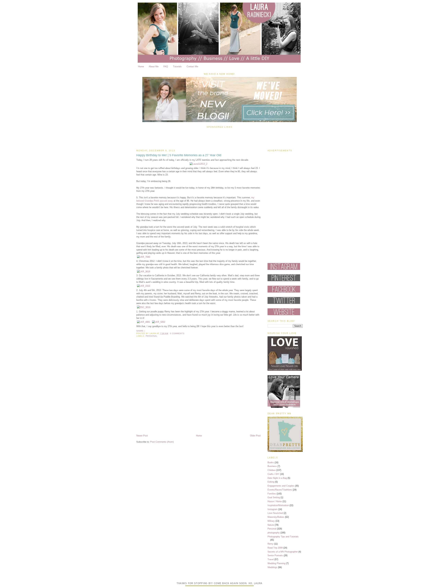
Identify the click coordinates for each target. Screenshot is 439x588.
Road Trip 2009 (275, 547)
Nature (271, 525)
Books (271, 462)
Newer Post (142, 435)
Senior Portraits (275, 555)
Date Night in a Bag (277, 478)
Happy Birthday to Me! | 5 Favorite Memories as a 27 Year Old (178, 155)
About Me (153, 66)
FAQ (165, 66)
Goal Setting (274, 497)
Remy (270, 544)
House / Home (275, 501)
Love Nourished (275, 513)
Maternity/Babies (276, 517)
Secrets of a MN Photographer (283, 551)
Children (272, 470)
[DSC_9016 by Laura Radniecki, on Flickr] (143, 307)
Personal (151, 336)
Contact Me (192, 66)
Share (140, 331)
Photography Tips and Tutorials (283, 536)
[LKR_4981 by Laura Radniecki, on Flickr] (143, 322)
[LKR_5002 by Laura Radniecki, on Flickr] (158, 322)
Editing (271, 482)
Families (272, 493)
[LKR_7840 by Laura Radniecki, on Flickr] (143, 257)
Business (272, 466)
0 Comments (177, 333)
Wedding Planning (276, 563)
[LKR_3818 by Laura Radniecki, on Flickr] (143, 271)
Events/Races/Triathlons (280, 489)
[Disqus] (198, 389)
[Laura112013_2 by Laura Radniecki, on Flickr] (198, 164)
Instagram (272, 509)
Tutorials (177, 66)
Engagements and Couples (281, 485)
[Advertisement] (219, 138)
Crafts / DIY (273, 474)
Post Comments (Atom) (162, 442)
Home (141, 66)
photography (274, 532)
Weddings (272, 567)
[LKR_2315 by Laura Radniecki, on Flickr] (143, 286)
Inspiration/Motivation (278, 505)
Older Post (255, 435)
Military (271, 521)
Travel (271, 559)
